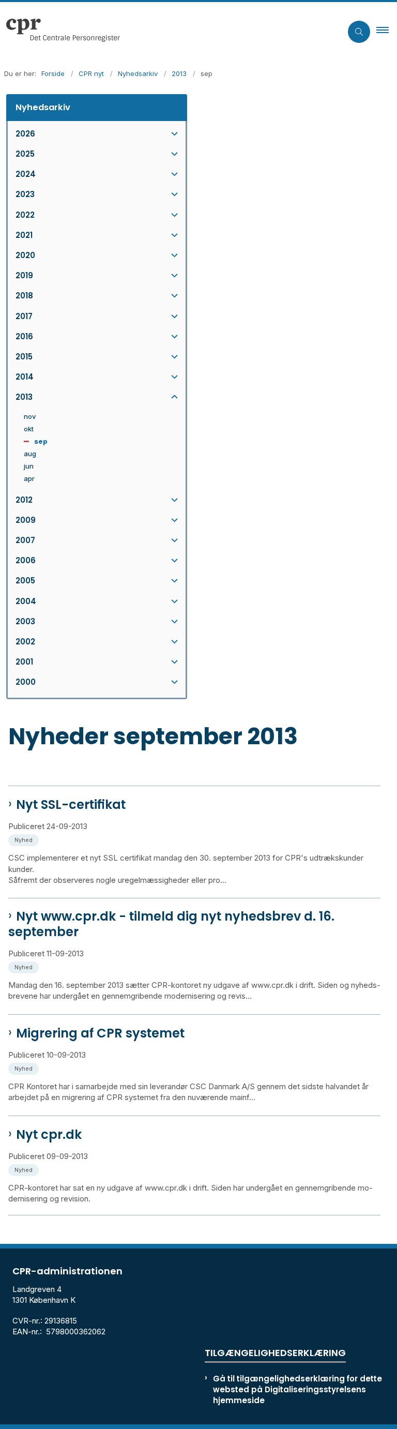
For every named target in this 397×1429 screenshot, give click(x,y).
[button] (386, 31)
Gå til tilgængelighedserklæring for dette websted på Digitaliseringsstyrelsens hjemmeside (297, 1389)
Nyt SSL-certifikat (71, 805)
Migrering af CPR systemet (100, 1033)
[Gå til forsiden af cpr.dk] (166, 31)
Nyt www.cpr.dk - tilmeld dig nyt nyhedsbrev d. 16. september (171, 924)
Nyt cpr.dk (49, 1134)
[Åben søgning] (359, 32)
